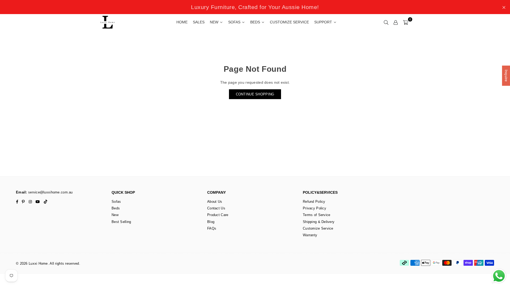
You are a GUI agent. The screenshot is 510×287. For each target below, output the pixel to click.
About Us (214, 202)
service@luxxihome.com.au (50, 192)
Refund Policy (314, 202)
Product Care (217, 215)
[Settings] (396, 22)
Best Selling (121, 222)
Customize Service (318, 228)
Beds (116, 208)
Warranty (310, 235)
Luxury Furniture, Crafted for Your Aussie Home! (255, 7)
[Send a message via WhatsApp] (499, 276)
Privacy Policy (314, 208)
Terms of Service (316, 215)
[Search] (386, 22)
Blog (210, 222)
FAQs (211, 228)
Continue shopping (255, 94)
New (115, 215)
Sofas (116, 202)
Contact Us (216, 208)
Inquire (506, 76)
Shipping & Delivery (318, 222)
